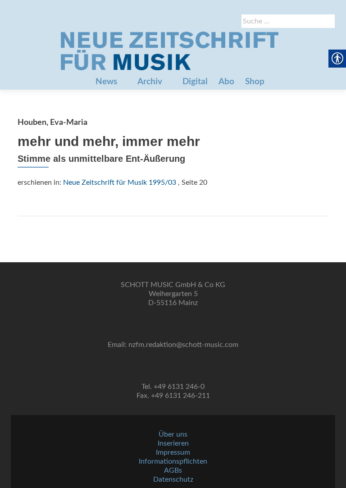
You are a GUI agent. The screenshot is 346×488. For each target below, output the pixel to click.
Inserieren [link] (173, 443)
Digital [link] (195, 82)
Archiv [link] (149, 82)
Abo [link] (226, 82)
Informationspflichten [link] (173, 461)
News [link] (106, 82)
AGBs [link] (173, 470)
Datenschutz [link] (173, 479)
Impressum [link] (173, 452)
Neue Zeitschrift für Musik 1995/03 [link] (119, 182)
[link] (169, 51)
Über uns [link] (173, 434)
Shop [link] (254, 82)
